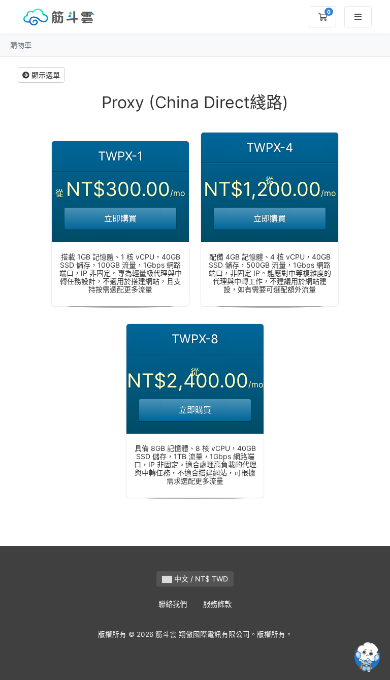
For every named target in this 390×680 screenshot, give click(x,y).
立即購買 (120, 218)
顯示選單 (44, 75)
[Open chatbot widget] (367, 657)
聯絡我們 (172, 604)
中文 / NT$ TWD (200, 578)
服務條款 (217, 604)
